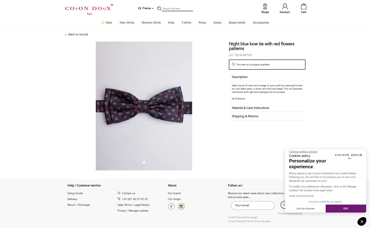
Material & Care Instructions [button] (250, 108)
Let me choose (305, 208)
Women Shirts (151, 22)
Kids (171, 22)
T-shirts (186, 22)
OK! (345, 208)
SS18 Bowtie (238, 98)
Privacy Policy (235, 221)
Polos (202, 22)
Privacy (122, 211)
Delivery (72, 199)
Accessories (261, 22)
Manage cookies (138, 211)
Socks (217, 22)
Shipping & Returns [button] (245, 116)
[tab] (267, 77)
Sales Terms (125, 205)
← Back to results (76, 34)
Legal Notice (142, 205)
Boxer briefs (237, 22)
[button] (362, 221)
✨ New (106, 22)
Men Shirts (127, 22)
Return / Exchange (78, 205)
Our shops (174, 199)
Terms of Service (255, 221)
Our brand (174, 193)
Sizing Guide (75, 193)
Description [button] (240, 77)
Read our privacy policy (301, 196)
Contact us (128, 193)
